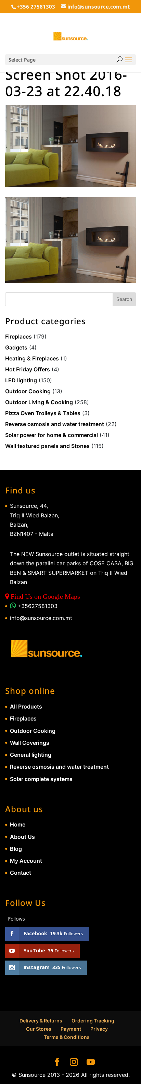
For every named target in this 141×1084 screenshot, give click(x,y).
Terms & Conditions (67, 1037)
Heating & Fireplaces (32, 358)
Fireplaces (18, 336)
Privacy (99, 1029)
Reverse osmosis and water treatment (54, 424)
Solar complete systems (41, 779)
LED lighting (21, 380)
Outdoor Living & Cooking (39, 402)
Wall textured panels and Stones (47, 445)
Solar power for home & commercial (51, 435)
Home (17, 824)
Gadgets (16, 347)
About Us (22, 836)
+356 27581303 (36, 6)
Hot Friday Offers (27, 369)
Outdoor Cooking (28, 391)
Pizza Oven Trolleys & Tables (42, 413)
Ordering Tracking (93, 1020)
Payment (71, 1029)
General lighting (30, 754)
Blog (16, 848)
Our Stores (38, 1029)
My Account (26, 860)
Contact (20, 872)
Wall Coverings (29, 742)
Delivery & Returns (41, 1020)
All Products (26, 706)
